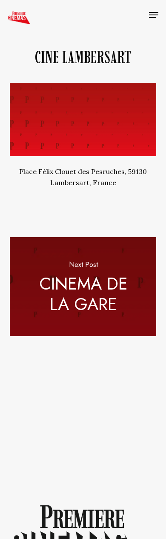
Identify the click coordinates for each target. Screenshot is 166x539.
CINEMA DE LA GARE (83, 286)
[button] (153, 15)
